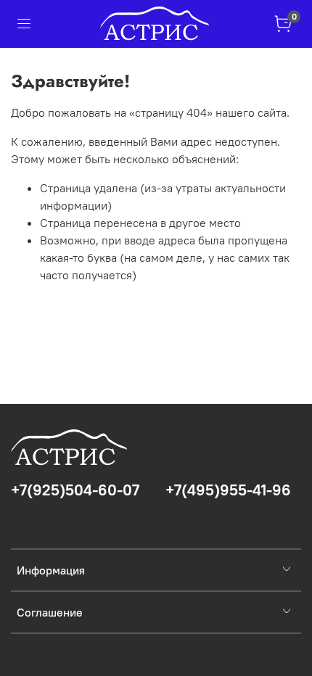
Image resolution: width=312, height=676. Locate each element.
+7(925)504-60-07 (75, 490)
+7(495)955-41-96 (228, 490)
